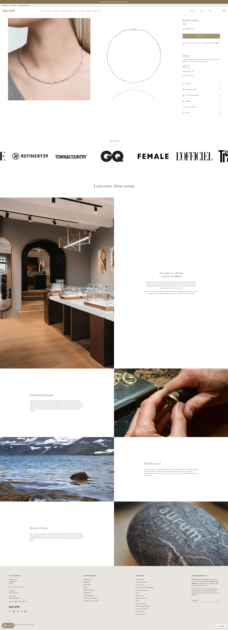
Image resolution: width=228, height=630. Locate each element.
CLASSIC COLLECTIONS (91, 601)
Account (202, 10)
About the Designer (141, 582)
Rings (74, 10)
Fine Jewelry (81, 10)
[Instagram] (18, 611)
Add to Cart (201, 36)
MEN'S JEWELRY (88, 595)
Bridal (95, 10)
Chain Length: (187, 29)
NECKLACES (87, 585)
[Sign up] (218, 600)
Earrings (63, 10)
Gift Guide (49, 10)
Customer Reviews (141, 609)
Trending (42, 10)
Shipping (188, 101)
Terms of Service (141, 614)
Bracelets (69, 10)
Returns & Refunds (190, 107)
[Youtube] (14, 611)
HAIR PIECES (87, 593)
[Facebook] (10, 611)
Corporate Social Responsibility (145, 587)
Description (186, 56)
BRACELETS (87, 579)
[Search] (210, 11)
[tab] (187, 56)
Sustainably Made (190, 89)
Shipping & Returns (141, 598)
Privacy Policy (140, 611)
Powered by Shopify (29, 624)
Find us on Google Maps (16, 587)
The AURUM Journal (142, 590)
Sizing (187, 113)
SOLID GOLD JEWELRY (90, 598)
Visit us (13, 5)
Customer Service (141, 603)
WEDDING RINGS (88, 590)
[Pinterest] (25, 611)
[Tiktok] (21, 611)
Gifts (100, 10)
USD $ (191, 10)
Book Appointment (23, 5)
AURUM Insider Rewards (143, 606)
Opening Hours (140, 585)
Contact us (5, 5)
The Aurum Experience (192, 95)
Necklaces (56, 10)
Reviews (187, 83)
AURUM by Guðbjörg (18, 624)
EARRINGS (86, 582)
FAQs (137, 593)
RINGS (85, 587)
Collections (89, 10)
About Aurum (140, 579)
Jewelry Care (139, 595)
